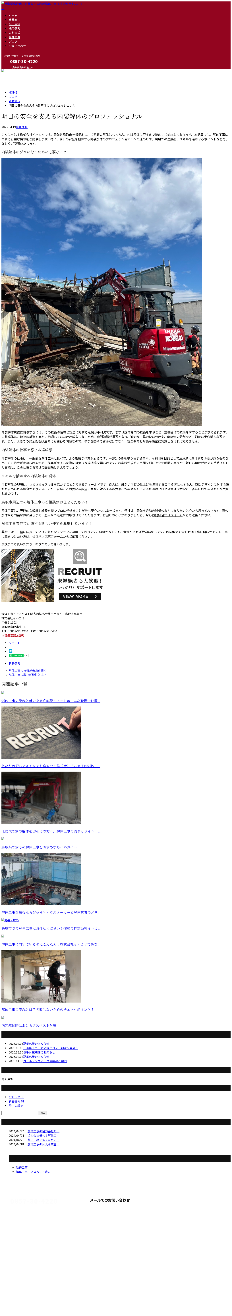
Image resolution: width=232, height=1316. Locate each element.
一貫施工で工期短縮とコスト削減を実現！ (50, 1048)
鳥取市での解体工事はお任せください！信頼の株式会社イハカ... (51, 928)
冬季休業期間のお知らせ (39, 1052)
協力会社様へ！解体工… (43, 1135)
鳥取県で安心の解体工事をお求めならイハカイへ (39, 847)
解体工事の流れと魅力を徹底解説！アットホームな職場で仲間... (50, 701)
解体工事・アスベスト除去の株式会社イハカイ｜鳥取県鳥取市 (41, 1304)
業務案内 (14, 19)
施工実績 (14, 24)
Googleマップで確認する (19, 1283)
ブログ (13, 41)
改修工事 (22, 1167)
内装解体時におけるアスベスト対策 (28, 1026)
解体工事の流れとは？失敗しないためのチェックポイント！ (47, 1010)
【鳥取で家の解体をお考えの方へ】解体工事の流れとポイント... (51, 831)
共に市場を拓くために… (43, 1140)
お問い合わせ (17, 46)
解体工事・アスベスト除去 (33, 1172)
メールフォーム (14, 71)
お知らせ (16, 1097)
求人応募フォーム (50, 536)
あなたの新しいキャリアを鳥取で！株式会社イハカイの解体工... (50, 766)
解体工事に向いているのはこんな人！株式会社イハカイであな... (50, 944)
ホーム (13, 15)
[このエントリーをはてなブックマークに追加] (10, 651)
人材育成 (14, 32)
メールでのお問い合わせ (109, 1200)
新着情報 (22, 127)
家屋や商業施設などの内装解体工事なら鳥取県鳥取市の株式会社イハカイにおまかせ (84, 1263)
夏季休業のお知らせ (36, 1043)
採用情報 (14, 28)
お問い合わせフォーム (167, 515)
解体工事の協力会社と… (43, 1131)
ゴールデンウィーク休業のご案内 (45, 1061)
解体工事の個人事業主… (43, 1144)
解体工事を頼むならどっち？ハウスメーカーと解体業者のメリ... (50, 912)
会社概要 (14, 37)
